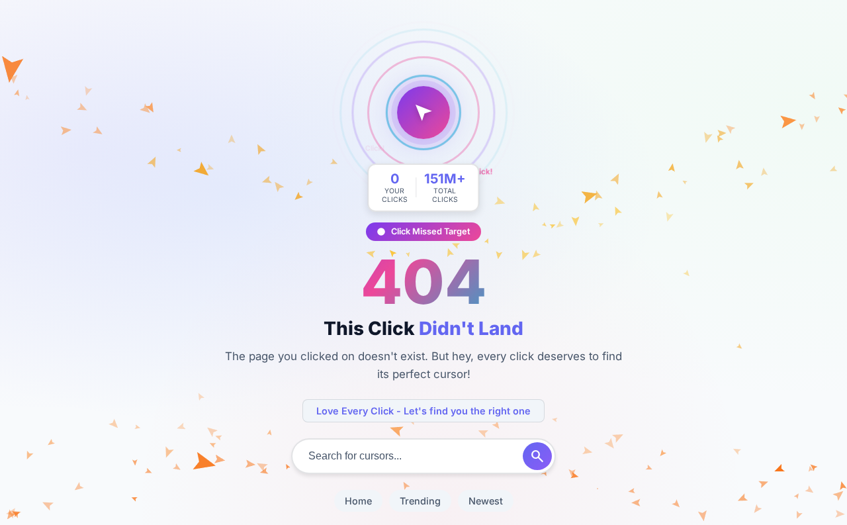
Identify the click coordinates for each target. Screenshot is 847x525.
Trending (420, 500)
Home (358, 500)
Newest (485, 500)
